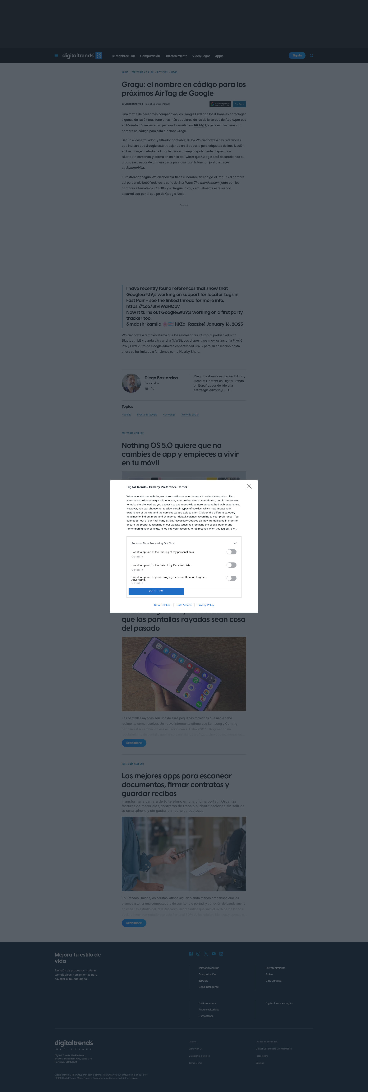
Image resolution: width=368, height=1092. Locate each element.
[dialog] (184, 546)
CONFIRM (156, 591)
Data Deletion (162, 604)
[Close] (250, 487)
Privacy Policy (205, 604)
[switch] (232, 551)
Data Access (184, 604)
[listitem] (184, 543)
